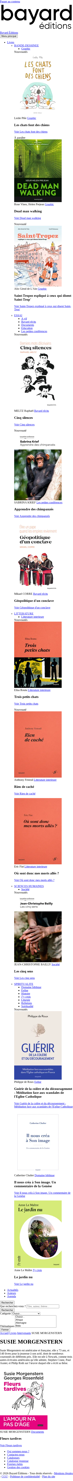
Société (25, 889)
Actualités (12, 1289)
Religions (26, 1003)
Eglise (24, 990)
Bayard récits (28, 321)
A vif (24, 318)
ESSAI (18, 315)
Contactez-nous (15, 1454)
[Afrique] (35, 1319)
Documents (27, 324)
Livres (10, 42)
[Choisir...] (35, 1316)
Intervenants (24, 1333)
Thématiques (7, 1326)
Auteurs (11, 1293)
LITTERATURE (23, 613)
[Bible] (35, 1325)
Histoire (25, 993)
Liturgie (25, 999)
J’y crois (26, 996)
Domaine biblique (31, 987)
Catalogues (13, 1457)
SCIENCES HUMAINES (29, 886)
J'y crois (37, 1270)
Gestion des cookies (18, 1467)
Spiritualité (27, 1006)
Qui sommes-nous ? (18, 1451)
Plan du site (48, 1476)
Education (27, 328)
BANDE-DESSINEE (26, 45)
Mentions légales (63, 1473)
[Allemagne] (35, 1322)
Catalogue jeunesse (18, 1460)
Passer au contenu (10, 1)
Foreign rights (15, 1464)
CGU (5, 1476)
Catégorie (5, 1313)
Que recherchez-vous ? (13, 1306)
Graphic (25, 48)
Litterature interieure (32, 616)
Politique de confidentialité (25, 1476)
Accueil (4, 1333)
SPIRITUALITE (23, 984)
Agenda (11, 1296)
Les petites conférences (34, 331)
